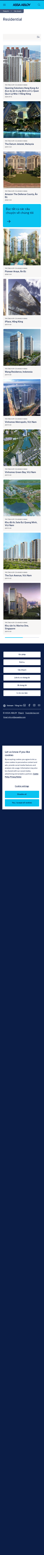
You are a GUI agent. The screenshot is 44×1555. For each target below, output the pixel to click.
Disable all (22, 794)
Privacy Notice (15, 777)
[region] (22, 777)
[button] (17, 11)
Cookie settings (22, 786)
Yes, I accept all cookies (22, 803)
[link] (7, 11)
